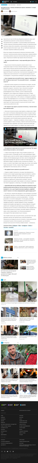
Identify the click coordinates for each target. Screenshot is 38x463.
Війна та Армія (22, 432)
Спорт (2, 432)
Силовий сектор (4, 427)
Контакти (3, 439)
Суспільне (18, 456)
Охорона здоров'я (23, 422)
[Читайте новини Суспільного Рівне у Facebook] (2, 451)
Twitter (30, 225)
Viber (19, 225)
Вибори (2, 420)
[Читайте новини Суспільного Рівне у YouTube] (8, 451)
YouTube (6, 227)
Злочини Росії (4, 431)
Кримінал (3, 417)
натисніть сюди (14, 457)
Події (2, 415)
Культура (21, 417)
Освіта (20, 419)
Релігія (20, 429)
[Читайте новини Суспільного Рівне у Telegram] (13, 451)
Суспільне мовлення (5, 441)
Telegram (15, 225)
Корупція (21, 415)
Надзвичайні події (23, 420)
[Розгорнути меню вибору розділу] (11, 1)
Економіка (3, 419)
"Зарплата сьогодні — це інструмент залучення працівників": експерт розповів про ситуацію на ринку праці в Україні (24, 240)
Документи (3, 444)
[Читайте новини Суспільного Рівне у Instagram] (5, 451)
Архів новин (21, 439)
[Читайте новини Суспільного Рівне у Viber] (10, 451)
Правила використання (24, 441)
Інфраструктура (22, 424)
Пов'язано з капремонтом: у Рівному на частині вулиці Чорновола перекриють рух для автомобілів (24, 234)
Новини (2, 410)
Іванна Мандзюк (14, 11)
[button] (2, 39)
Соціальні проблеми (23, 431)
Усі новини (15, 1)
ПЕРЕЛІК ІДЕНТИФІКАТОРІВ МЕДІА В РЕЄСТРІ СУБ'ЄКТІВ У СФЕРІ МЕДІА (27, 445)
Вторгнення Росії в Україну (24, 410)
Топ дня (21, 434)
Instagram (24, 225)
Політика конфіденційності (7, 443)
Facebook (11, 227)
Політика (3, 429)
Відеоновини (4, 434)
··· (26, 1)
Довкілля (3, 422)
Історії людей (22, 427)
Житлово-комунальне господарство (8, 424)
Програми (21, 443)
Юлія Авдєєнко (6, 11)
